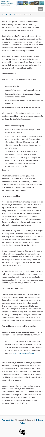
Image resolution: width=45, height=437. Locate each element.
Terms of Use (8, 420)
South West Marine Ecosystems (15, 9)
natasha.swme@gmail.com (23, 353)
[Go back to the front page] (22, 3)
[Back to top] (40, 432)
